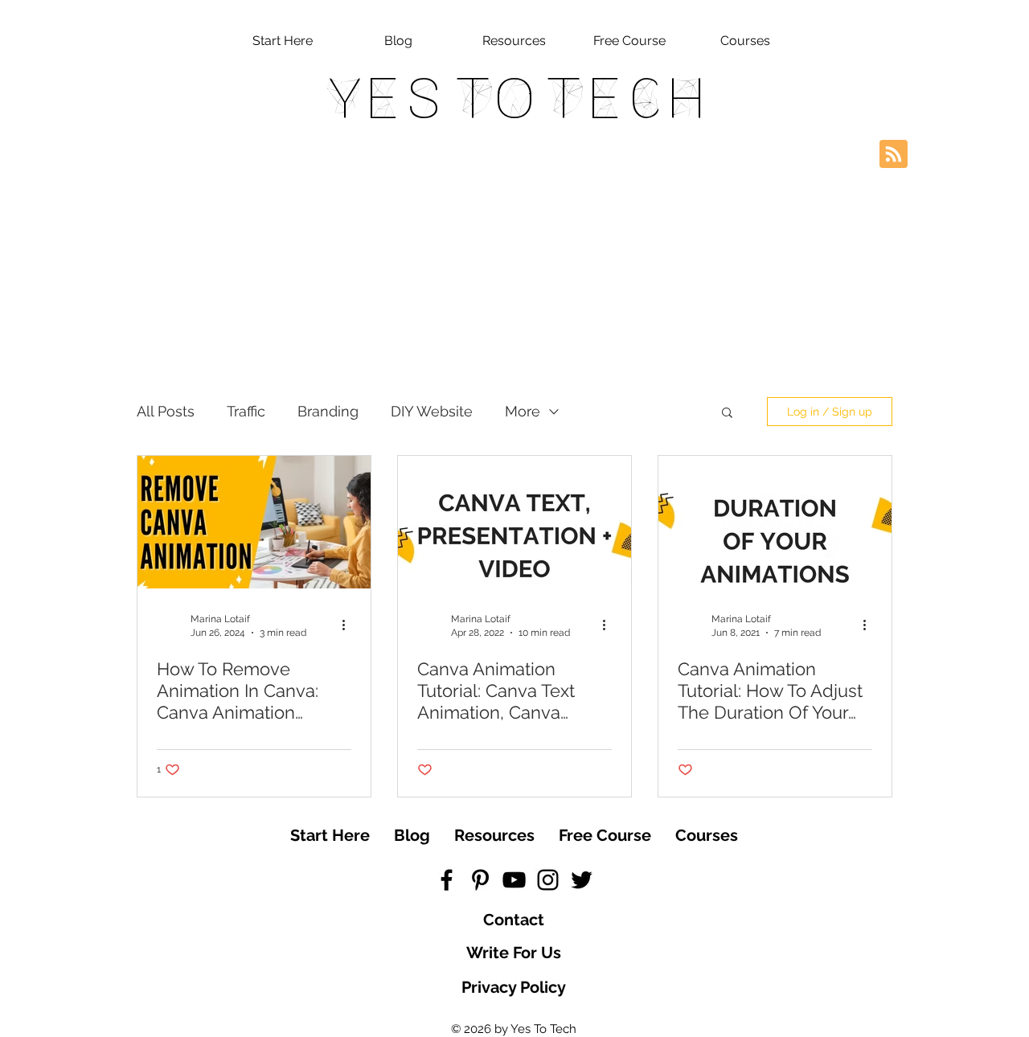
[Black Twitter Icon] (582, 880)
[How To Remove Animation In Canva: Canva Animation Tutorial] (254, 522)
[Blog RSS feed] (893, 155)
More (522, 411)
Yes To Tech (515, 98)
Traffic (246, 411)
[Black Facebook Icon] (447, 880)
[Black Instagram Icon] (548, 880)
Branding (328, 411)
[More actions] (349, 624)
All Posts (166, 411)
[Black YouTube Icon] (514, 880)
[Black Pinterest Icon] (480, 880)
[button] (727, 413)
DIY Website (432, 411)
